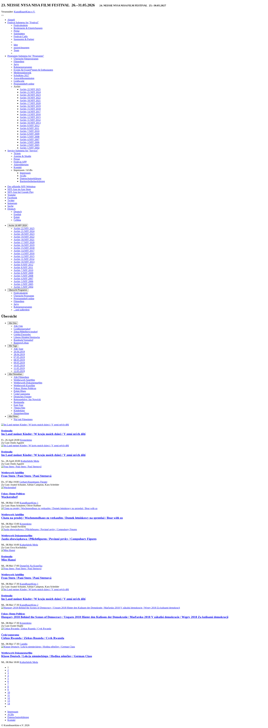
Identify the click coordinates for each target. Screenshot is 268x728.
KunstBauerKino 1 (29, 502)
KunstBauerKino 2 (29, 605)
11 (8, 695)
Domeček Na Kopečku (31, 565)
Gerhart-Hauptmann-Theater (33, 482)
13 (8, 701)
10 (8, 692)
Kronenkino (26, 440)
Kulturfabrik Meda (30, 461)
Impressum (12, 711)
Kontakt (11, 720)
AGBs (10, 714)
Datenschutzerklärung (18, 717)
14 (8, 703)
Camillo (23, 644)
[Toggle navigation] (2, 15)
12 (8, 698)
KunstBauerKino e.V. (24, 11)
